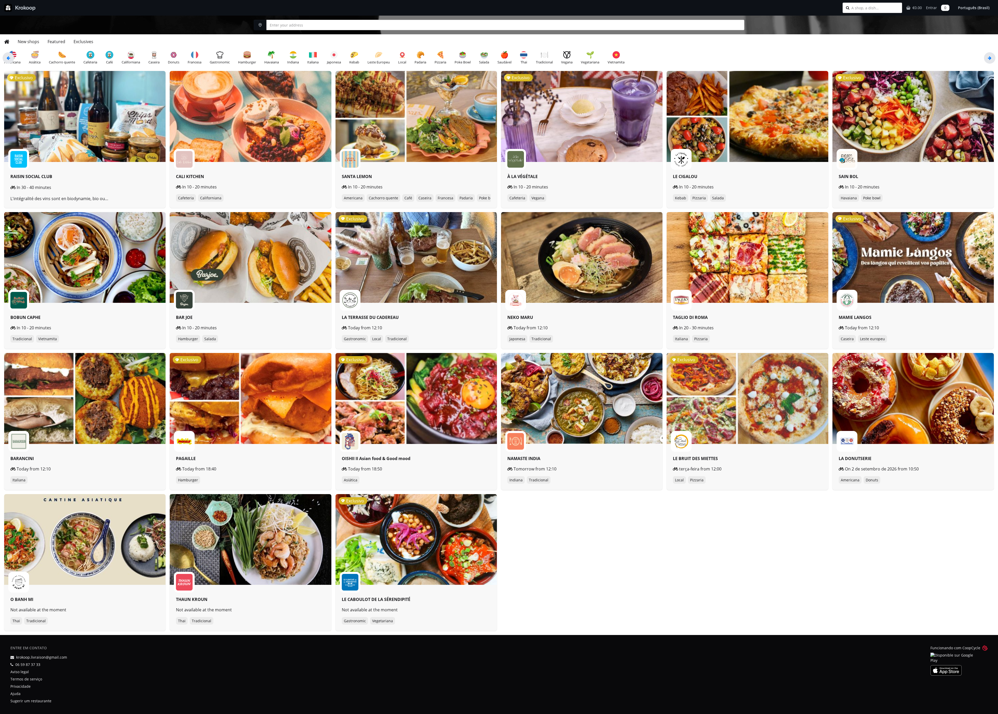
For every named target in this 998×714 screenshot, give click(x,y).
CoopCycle (971, 647)
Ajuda (15, 693)
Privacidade (20, 686)
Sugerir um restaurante (30, 700)
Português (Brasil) (973, 7)
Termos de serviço (26, 679)
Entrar (931, 7)
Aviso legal (19, 671)
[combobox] (875, 8)
